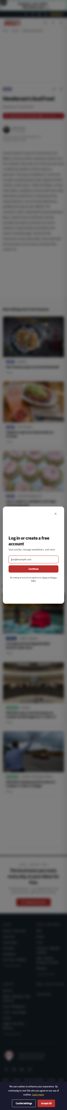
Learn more (38, 1094)
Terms (44, 577)
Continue (33, 569)
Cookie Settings (24, 1103)
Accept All (46, 1103)
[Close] (55, 514)
